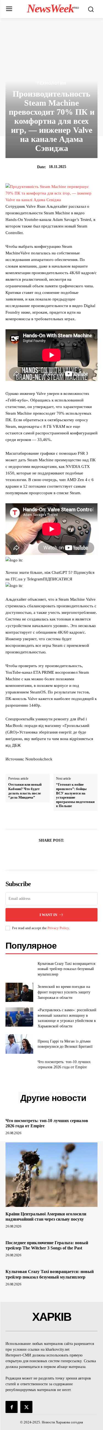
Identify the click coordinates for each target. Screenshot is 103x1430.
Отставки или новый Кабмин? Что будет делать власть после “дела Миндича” (24, 790)
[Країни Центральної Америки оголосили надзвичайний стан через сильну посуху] (51, 1174)
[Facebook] (32, 854)
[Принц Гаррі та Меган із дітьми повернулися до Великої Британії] (19, 1043)
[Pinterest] (57, 854)
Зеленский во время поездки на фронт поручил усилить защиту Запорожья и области (64, 992)
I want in (48, 915)
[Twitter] (45, 854)
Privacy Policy (58, 928)
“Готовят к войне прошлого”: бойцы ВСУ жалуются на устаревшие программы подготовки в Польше (75, 795)
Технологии (51, 83)
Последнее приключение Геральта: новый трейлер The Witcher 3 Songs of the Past (46, 1245)
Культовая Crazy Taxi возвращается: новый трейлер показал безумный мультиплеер (67, 969)
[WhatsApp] (70, 854)
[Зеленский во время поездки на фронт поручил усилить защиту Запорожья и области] (19, 992)
